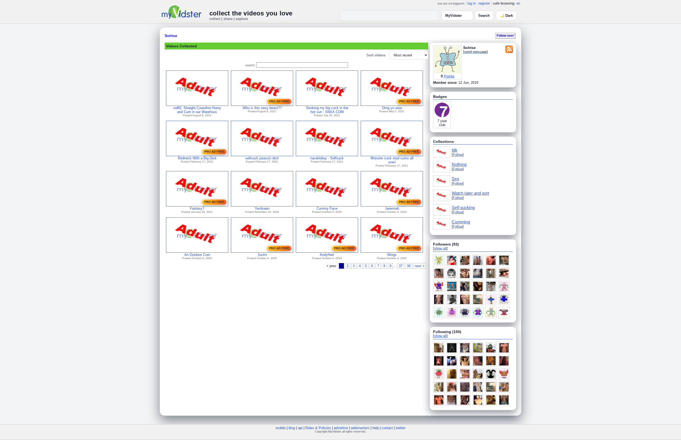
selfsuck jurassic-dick (262, 158)
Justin (262, 255)
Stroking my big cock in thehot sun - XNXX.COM (327, 110)
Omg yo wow (392, 108)
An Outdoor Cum (197, 255)
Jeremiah (392, 208)
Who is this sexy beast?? (262, 108)
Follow (458, 155)
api (300, 428)
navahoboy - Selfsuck (327, 158)
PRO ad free (279, 101)
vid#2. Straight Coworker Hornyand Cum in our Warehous (197, 110)
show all (440, 248)
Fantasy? (197, 208)
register (484, 3)
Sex (455, 179)
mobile (281, 428)
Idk (454, 150)
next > (420, 266)
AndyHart (327, 255)
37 (400, 266)
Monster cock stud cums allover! (392, 160)
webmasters (360, 428)
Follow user (505, 35)
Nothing (459, 164)
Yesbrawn (262, 208)
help (375, 428)
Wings (392, 255)
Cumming (461, 222)
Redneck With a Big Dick (197, 158)
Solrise (171, 36)
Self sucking (463, 207)
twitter (400, 428)
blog (292, 428)
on (518, 3)
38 (408, 266)
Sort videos (376, 55)
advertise (341, 428)
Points (449, 76)
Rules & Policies (318, 428)
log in (471, 3)
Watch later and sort (470, 193)
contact (387, 428)
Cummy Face (327, 208)
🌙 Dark (506, 16)
